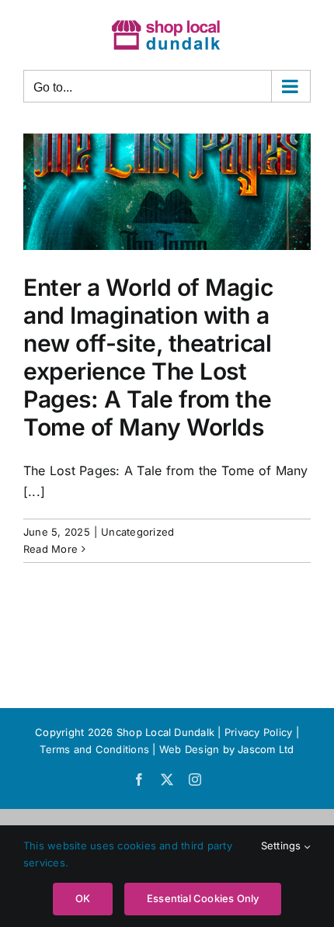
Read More (50, 549)
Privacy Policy (258, 732)
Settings (282, 845)
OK (82, 898)
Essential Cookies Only (203, 898)
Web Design (189, 749)
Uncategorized (137, 532)
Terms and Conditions (96, 749)
